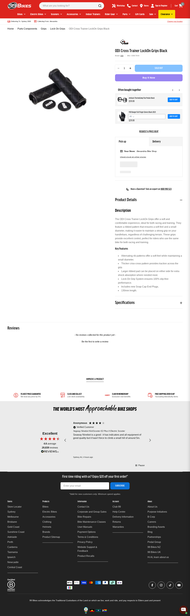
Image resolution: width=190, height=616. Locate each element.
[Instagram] (161, 585)
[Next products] (179, 90)
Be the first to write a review (95, 341)
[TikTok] (170, 585)
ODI (121, 56)
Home (10, 28)
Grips (43, 28)
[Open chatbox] (183, 610)
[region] (107, 440)
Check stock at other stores (133, 157)
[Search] (100, 6)
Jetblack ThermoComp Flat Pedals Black (142, 98)
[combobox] (71, 5)
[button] (95, 341)
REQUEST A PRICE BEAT (148, 131)
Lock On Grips (57, 28)
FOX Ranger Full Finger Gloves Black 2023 (142, 112)
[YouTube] (179, 585)
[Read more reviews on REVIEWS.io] (50, 452)
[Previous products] (173, 90)
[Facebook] (152, 585)
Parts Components (27, 28)
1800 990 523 (166, 189)
